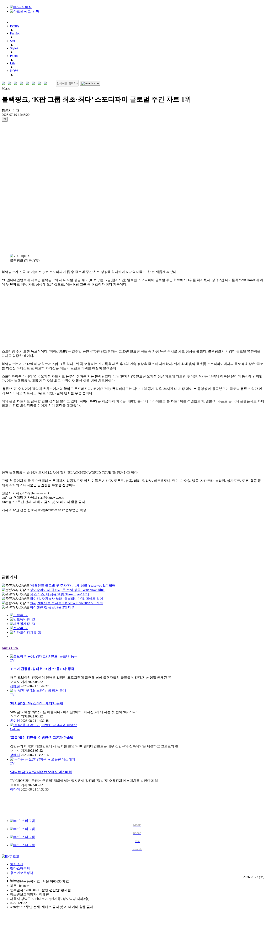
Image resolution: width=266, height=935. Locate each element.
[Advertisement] (18, 187)
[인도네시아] (46, 83)
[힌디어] (40, 83)
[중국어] (22, 83)
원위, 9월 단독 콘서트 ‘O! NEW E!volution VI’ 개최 (66, 603)
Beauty (14, 26)
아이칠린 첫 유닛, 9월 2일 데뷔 (52, 607)
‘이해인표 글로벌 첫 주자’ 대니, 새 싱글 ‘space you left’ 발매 (73, 585)
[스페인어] (34, 83)
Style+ (14, 48)
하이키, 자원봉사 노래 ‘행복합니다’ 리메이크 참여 (66, 598)
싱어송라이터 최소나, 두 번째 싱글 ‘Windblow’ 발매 (67, 590)
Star (12, 41)
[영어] (10, 83)
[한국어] (4, 83)
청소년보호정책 (21, 873)
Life (12, 63)
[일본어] (16, 83)
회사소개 (16, 864)
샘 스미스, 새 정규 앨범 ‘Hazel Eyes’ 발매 (59, 594)
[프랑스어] (28, 83)
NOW (14, 70)
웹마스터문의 (20, 868)
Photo (14, 56)
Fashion (15, 33)
